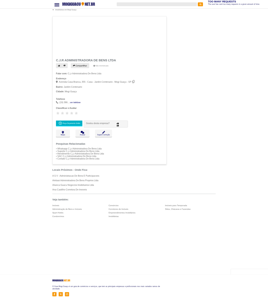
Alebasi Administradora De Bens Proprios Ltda (75, 180)
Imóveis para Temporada (176, 205)
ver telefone (75, 102)
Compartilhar (81, 66)
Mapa (63, 135)
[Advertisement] (110, 36)
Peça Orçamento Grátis (71, 123)
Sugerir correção (103, 135)
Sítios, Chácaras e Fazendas (178, 209)
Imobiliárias (114, 216)
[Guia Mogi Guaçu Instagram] (68, 294)
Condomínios (58, 216)
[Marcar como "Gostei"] (59, 66)
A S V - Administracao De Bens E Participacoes (75, 176)
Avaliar (82, 135)
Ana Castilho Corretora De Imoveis (69, 189)
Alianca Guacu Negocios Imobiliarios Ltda (73, 185)
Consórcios (114, 205)
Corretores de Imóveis (118, 209)
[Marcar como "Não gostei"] (65, 66)
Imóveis (55, 205)
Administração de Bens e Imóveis (67, 209)
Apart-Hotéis (57, 213)
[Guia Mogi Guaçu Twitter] (61, 294)
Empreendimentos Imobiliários (122, 213)
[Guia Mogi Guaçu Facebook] (55, 294)
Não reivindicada (101, 66)
